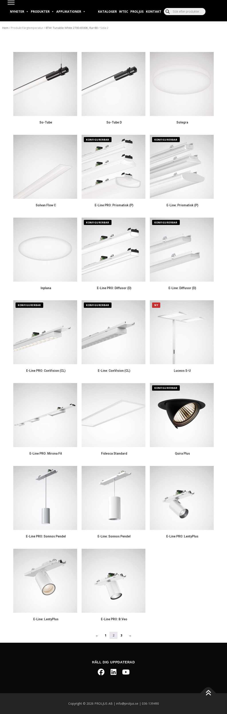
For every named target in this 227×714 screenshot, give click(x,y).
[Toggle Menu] (11, 2)
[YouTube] (126, 672)
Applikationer (68, 11)
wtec (123, 11)
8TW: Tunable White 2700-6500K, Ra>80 (72, 28)
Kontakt (153, 11)
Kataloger (107, 11)
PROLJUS (137, 11)
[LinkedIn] (113, 672)
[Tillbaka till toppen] (208, 693)
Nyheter (17, 11)
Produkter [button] (40, 11)
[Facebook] (101, 672)
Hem (5, 28)
